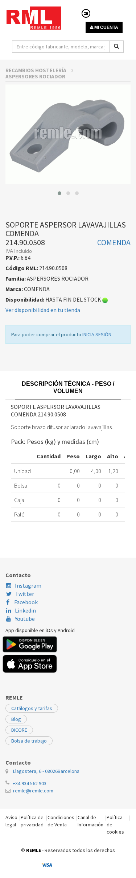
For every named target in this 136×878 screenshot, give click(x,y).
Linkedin (25, 610)
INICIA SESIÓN (96, 334)
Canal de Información (90, 821)
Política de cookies (115, 824)
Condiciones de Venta (61, 821)
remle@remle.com (33, 790)
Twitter (24, 593)
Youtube (25, 618)
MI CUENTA (105, 27)
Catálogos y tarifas (31, 708)
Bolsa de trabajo (29, 741)
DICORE (19, 730)
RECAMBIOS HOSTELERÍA (36, 70)
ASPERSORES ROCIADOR (35, 76)
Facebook (25, 602)
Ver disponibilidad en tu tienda (42, 309)
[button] (59, 193)
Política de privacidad (32, 821)
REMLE (33, 850)
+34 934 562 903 (29, 783)
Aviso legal (11, 821)
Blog (16, 719)
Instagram (28, 585)
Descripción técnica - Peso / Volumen (68, 387)
